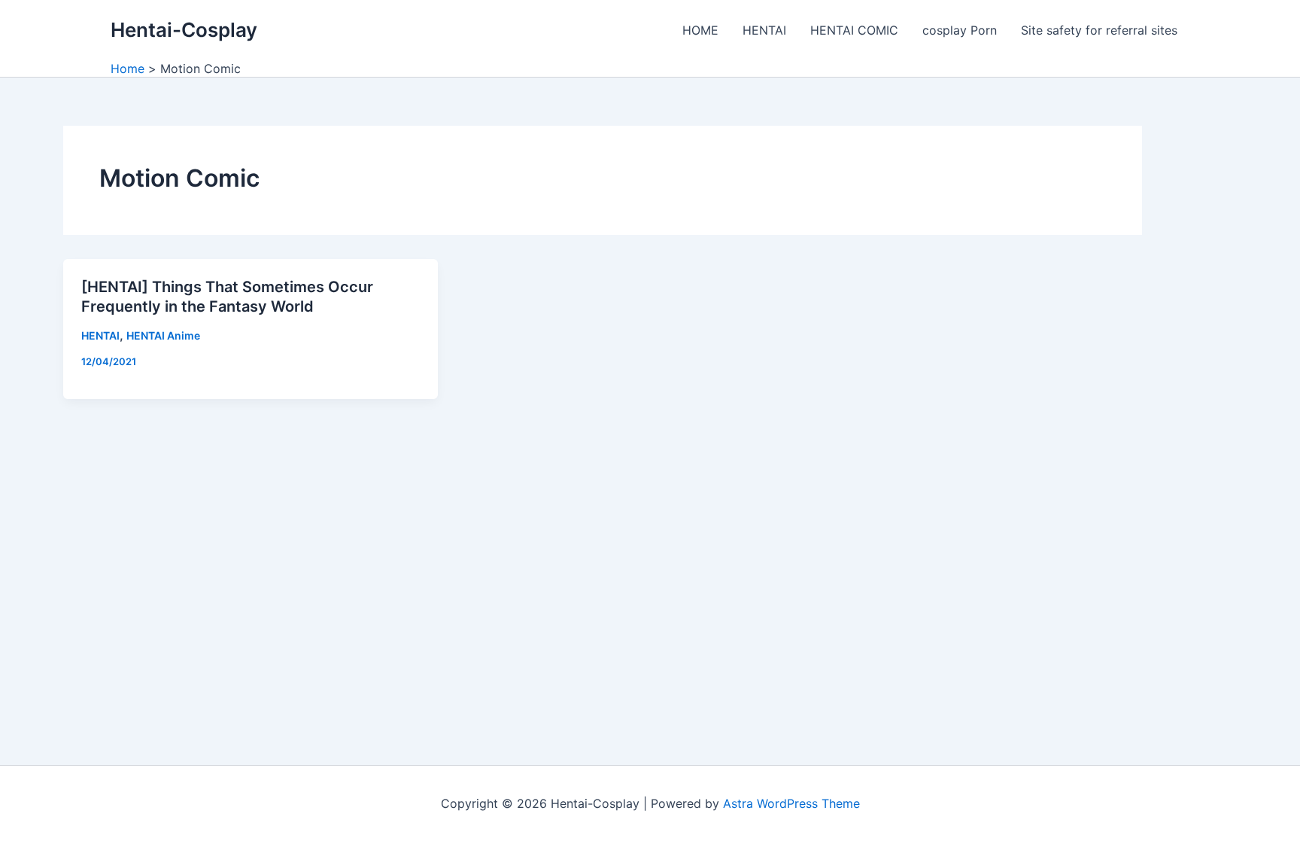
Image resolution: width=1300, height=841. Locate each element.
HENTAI (764, 30)
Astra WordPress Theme (791, 803)
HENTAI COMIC (854, 30)
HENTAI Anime (163, 335)
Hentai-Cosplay (184, 29)
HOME (700, 30)
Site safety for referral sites (1099, 30)
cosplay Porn (959, 30)
